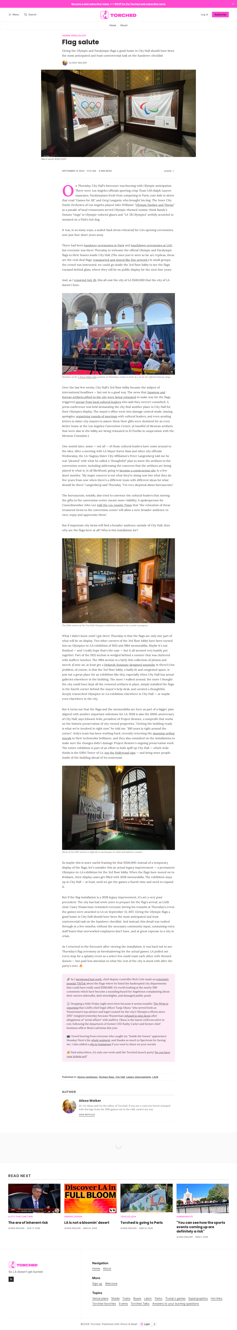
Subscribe (220, 14)
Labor (148, 1298)
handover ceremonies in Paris (104, 245)
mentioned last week (89, 979)
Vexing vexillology (74, 36)
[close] (233, 3)
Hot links (216, 1298)
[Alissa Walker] (65, 63)
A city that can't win (20, 1217)
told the (114, 505)
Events (123, 1303)
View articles (87, 1114)
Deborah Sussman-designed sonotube (129, 665)
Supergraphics (198, 1298)
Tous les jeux (128, 1217)
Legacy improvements (138, 1077)
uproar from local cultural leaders (98, 402)
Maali (134, 1324)
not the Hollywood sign (120, 753)
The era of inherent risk (28, 1222)
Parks (158, 1298)
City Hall (120, 1077)
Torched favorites (104, 1303)
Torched (95, 1324)
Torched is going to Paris (141, 1222)
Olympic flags (106, 1077)
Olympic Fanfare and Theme (155, 205)
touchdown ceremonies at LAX (151, 245)
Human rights (185, 1217)
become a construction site (138, 470)
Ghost (124, 1324)
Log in (204, 14)
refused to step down (137, 1016)
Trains (126, 1298)
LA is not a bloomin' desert (86, 1222)
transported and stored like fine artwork (120, 260)
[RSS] (11, 1279)
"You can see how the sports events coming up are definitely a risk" (201, 1227)
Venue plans (100, 1298)
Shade (115, 1298)
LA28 (155, 1077)
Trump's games (175, 1298)
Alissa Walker (78, 62)
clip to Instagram (100, 1044)
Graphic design (73, 1217)
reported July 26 (85, 280)
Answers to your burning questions (175, 1303)
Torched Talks (140, 1303)
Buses (137, 1298)
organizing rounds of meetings (96, 416)
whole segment (100, 1040)
